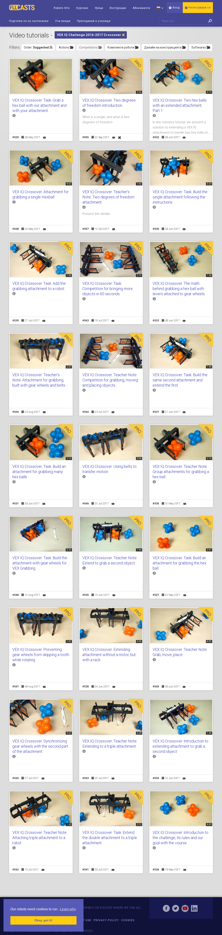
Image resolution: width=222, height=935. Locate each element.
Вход (176, 7)
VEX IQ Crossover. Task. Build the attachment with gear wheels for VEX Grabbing (39, 563)
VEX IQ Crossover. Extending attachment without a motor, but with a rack (109, 654)
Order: (36, 47)
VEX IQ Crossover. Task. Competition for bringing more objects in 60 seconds (107, 288)
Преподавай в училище (94, 21)
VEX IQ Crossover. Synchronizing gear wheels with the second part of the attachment (40, 746)
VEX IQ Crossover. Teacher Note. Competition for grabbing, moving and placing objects (110, 380)
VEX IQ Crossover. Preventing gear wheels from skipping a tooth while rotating (40, 654)
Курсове (82, 8)
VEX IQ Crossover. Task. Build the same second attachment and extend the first (180, 380)
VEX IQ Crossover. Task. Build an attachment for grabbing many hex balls (39, 471)
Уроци (99, 8)
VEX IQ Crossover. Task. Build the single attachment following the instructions (180, 197)
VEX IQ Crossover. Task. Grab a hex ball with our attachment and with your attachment (39, 105)
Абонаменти (141, 8)
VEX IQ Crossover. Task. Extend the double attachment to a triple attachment (109, 837)
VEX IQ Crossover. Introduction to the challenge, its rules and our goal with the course (180, 837)
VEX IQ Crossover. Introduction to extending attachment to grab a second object (180, 746)
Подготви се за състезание (29, 21)
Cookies (127, 920)
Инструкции (118, 8)
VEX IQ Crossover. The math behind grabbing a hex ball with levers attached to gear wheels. (179, 288)
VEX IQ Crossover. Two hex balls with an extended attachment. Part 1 (180, 105)
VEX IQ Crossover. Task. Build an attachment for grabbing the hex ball (179, 563)
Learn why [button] (68, 909)
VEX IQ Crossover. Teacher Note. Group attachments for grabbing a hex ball (181, 471)
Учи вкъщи (62, 21)
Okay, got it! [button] (43, 920)
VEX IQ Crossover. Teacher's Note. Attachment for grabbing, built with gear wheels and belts (38, 380)
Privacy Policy (106, 920)
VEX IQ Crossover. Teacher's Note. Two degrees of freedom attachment (108, 197)
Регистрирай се (199, 7)
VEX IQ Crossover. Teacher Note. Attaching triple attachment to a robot (39, 837)
